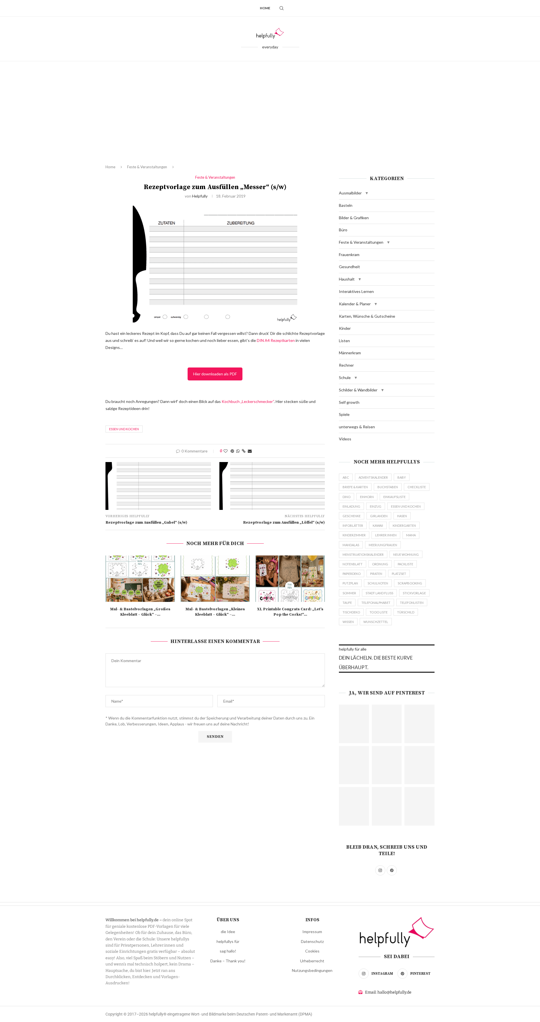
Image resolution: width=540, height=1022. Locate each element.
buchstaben (387, 487)
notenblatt (353, 564)
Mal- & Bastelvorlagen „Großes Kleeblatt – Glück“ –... (140, 612)
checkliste (417, 487)
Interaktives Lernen (356, 291)
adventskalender (373, 477)
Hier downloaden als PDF (215, 373)
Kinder (345, 328)
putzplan (350, 583)
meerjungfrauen (383, 545)
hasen (402, 516)
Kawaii (378, 525)
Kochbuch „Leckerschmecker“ (248, 401)
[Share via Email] (250, 451)
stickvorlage (414, 593)
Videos (345, 438)
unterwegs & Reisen (357, 426)
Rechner (346, 365)
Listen (344, 340)
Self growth (349, 402)
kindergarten (404, 525)
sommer (349, 593)
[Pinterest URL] (354, 724)
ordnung (380, 564)
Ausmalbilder (350, 192)
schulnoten (378, 583)
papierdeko (352, 573)
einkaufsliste (394, 497)
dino (346, 497)
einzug (375, 506)
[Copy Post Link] (244, 451)
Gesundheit (349, 266)
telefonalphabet (375, 602)
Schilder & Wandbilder (358, 389)
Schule (345, 377)
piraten (376, 573)
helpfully (200, 196)
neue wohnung (406, 554)
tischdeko (351, 612)
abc (346, 477)
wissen (348, 622)
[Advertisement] (270, 117)
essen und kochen (124, 429)
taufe (347, 602)
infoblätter (353, 525)
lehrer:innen (386, 535)
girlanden (379, 516)
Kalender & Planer (355, 303)
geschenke (352, 516)
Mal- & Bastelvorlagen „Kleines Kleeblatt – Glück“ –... (215, 612)
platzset (399, 573)
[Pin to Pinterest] (232, 451)
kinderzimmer (354, 535)
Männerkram (350, 352)
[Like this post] (226, 451)
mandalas (351, 545)
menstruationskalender (363, 554)
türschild (405, 612)
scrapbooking (410, 583)
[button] (367, 193)
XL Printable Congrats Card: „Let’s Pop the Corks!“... (290, 612)
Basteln (345, 205)
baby (401, 477)
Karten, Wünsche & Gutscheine (367, 316)
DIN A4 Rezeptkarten (276, 340)
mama (411, 535)
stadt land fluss (379, 593)
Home (265, 8)
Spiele (344, 414)
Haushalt (347, 279)
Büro (343, 229)
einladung (351, 506)
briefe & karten (355, 487)
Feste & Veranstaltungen (147, 167)
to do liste (379, 612)
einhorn (367, 497)
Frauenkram (349, 254)
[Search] (281, 8)
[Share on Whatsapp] (238, 451)
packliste (405, 564)
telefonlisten (412, 602)
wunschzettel (375, 622)
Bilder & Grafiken (354, 217)
